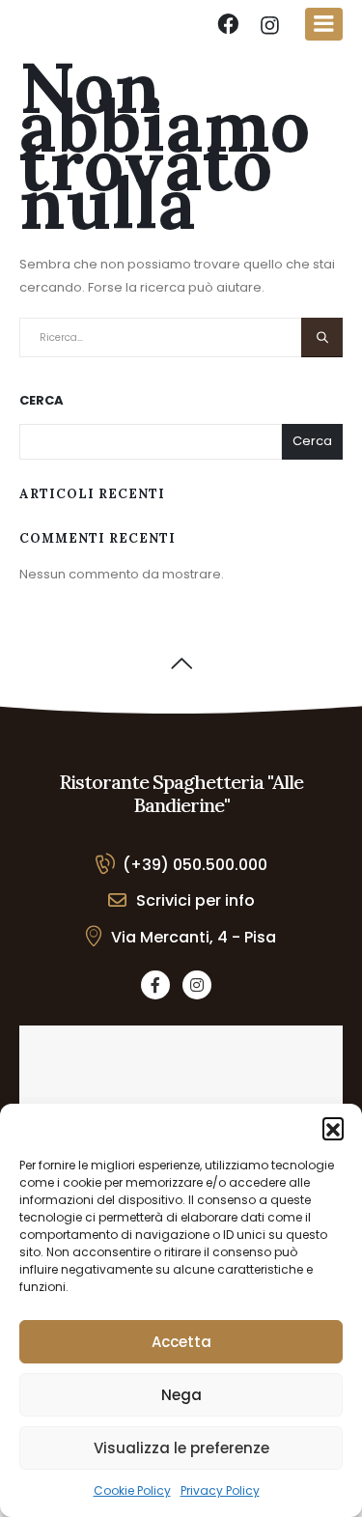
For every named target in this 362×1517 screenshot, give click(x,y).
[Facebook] (155, 984)
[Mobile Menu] (324, 24)
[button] (333, 1128)
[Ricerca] (322, 337)
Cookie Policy (132, 1490)
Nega (181, 1395)
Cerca (41, 400)
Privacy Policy (220, 1490)
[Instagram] (196, 984)
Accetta (181, 1342)
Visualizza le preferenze (181, 1448)
